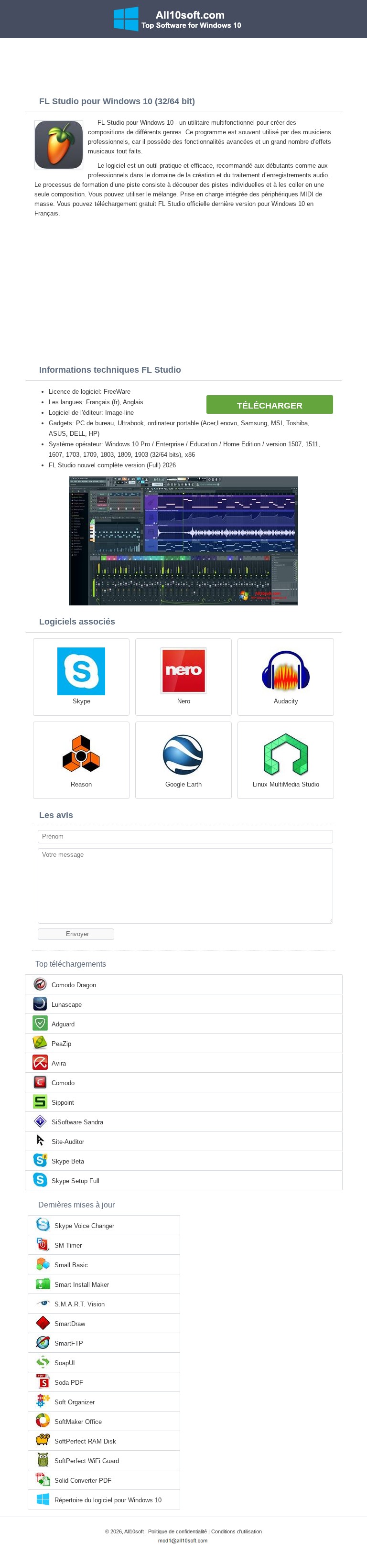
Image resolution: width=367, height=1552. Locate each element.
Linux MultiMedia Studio (286, 784)
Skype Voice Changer (84, 1225)
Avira (59, 1063)
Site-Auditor (68, 1141)
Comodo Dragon (74, 985)
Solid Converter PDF (82, 1480)
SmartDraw (69, 1323)
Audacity (286, 701)
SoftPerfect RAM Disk (85, 1441)
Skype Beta (68, 1161)
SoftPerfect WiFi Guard (86, 1461)
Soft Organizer (74, 1402)
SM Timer (68, 1245)
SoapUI (64, 1363)
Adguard (63, 1024)
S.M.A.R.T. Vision (79, 1304)
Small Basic (71, 1265)
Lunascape (67, 1004)
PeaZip (61, 1043)
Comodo (63, 1083)
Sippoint (63, 1102)
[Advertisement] (183, 64)
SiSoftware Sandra (77, 1122)
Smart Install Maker (81, 1284)
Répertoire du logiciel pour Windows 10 (108, 1500)
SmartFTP (68, 1343)
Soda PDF (68, 1382)
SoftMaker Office (78, 1421)
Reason (81, 784)
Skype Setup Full (75, 1181)
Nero (183, 701)
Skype (81, 701)
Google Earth (183, 784)
